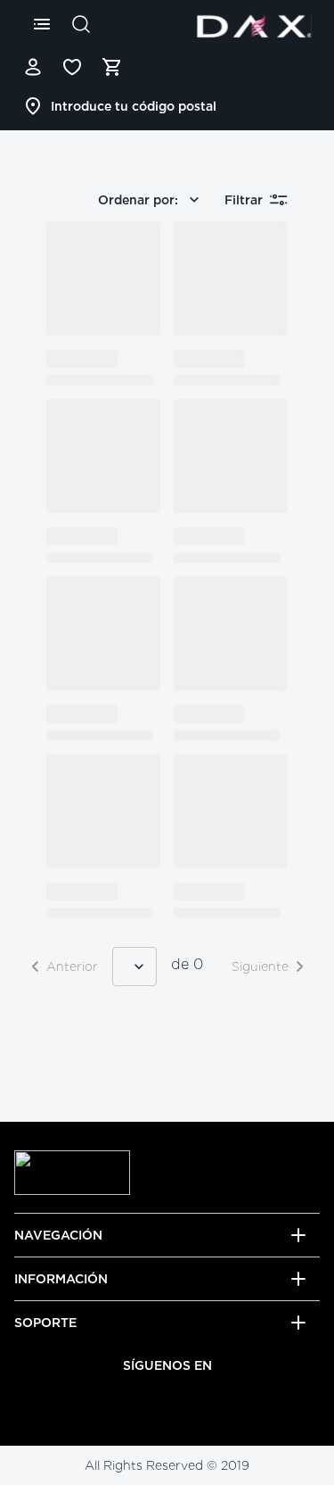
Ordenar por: (138, 200)
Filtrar (243, 200)
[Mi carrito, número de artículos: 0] (111, 67)
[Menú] (41, 24)
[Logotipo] (254, 26)
